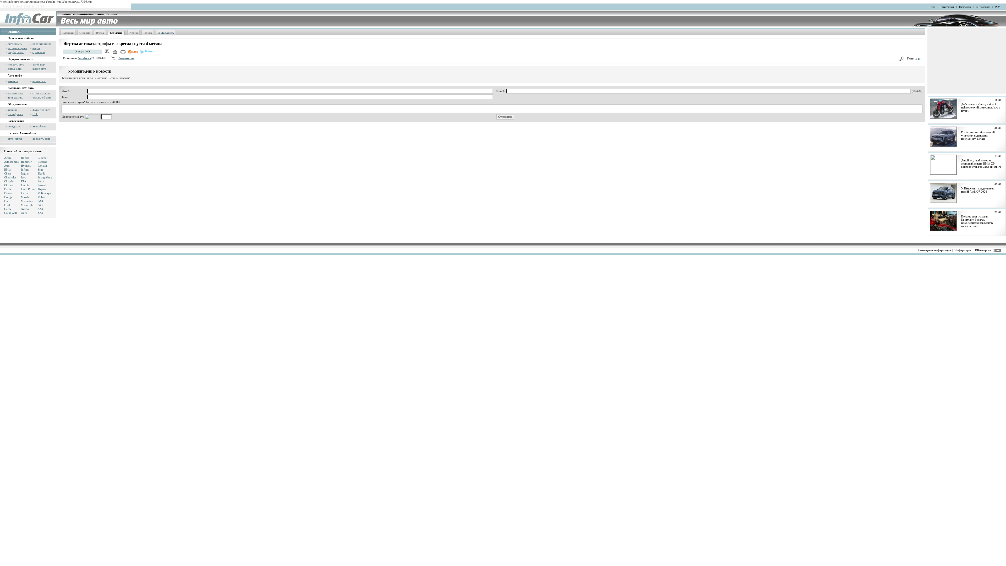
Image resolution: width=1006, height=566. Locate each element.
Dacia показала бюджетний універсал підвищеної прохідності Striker (978, 135)
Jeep (23, 177)
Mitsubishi (27, 204)
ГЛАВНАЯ (14, 31)
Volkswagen (45, 193)
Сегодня (84, 32)
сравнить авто (41, 93)
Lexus (24, 193)
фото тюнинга (41, 109)
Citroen (8, 185)
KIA (23, 181)
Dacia (7, 189)
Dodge (8, 197)
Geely (7, 208)
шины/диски (15, 114)
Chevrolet (10, 177)
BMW (7, 169)
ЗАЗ (40, 208)
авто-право (39, 81)
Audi (7, 165)
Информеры (962, 250)
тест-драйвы (15, 97)
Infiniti (25, 169)
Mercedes (26, 201)
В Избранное (983, 7)
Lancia (25, 185)
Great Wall (10, 212)
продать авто (16, 64)
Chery (8, 173)
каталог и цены (17, 48)
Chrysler (9, 181)
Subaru (42, 181)
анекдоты (14, 126)
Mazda (25, 197)
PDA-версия (983, 250)
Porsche (42, 161)
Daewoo (9, 193)
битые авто (15, 68)
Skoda (41, 173)
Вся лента (116, 32)
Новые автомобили (21, 38)
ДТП (918, 58)
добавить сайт (41, 138)
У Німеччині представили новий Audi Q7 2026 (977, 190)
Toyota (42, 189)
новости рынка (41, 43)
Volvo (41, 197)
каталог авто (16, 93)
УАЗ (40, 212)
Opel (24, 212)
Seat (40, 169)
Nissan (25, 208)
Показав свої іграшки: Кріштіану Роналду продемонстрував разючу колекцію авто (977, 221)
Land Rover (28, 189)
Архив (133, 32)
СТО (35, 114)
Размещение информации (934, 250)
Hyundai (26, 165)
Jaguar (25, 173)
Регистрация (947, 7)
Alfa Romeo (11, 161)
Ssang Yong (45, 177)
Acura (8, 157)
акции (36, 48)
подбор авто (16, 52)
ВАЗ (40, 201)
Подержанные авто (20, 59)
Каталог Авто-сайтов (22, 133)
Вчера (100, 32)
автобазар (38, 64)
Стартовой (965, 7)
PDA (997, 7)
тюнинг (12, 109)
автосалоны (15, 43)
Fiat (6, 201)
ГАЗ (40, 204)
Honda (25, 157)
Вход (932, 7)
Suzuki (42, 185)
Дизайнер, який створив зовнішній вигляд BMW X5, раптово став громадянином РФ (981, 163)
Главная (68, 32)
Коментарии (126, 57)
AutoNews (84, 57)
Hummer (26, 161)
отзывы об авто (42, 97)
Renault (42, 165)
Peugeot (42, 157)
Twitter (149, 51)
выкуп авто (39, 68)
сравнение (38, 52)
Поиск (148, 32)
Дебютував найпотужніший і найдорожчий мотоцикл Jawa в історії (980, 107)
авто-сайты (15, 138)
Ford (7, 204)
